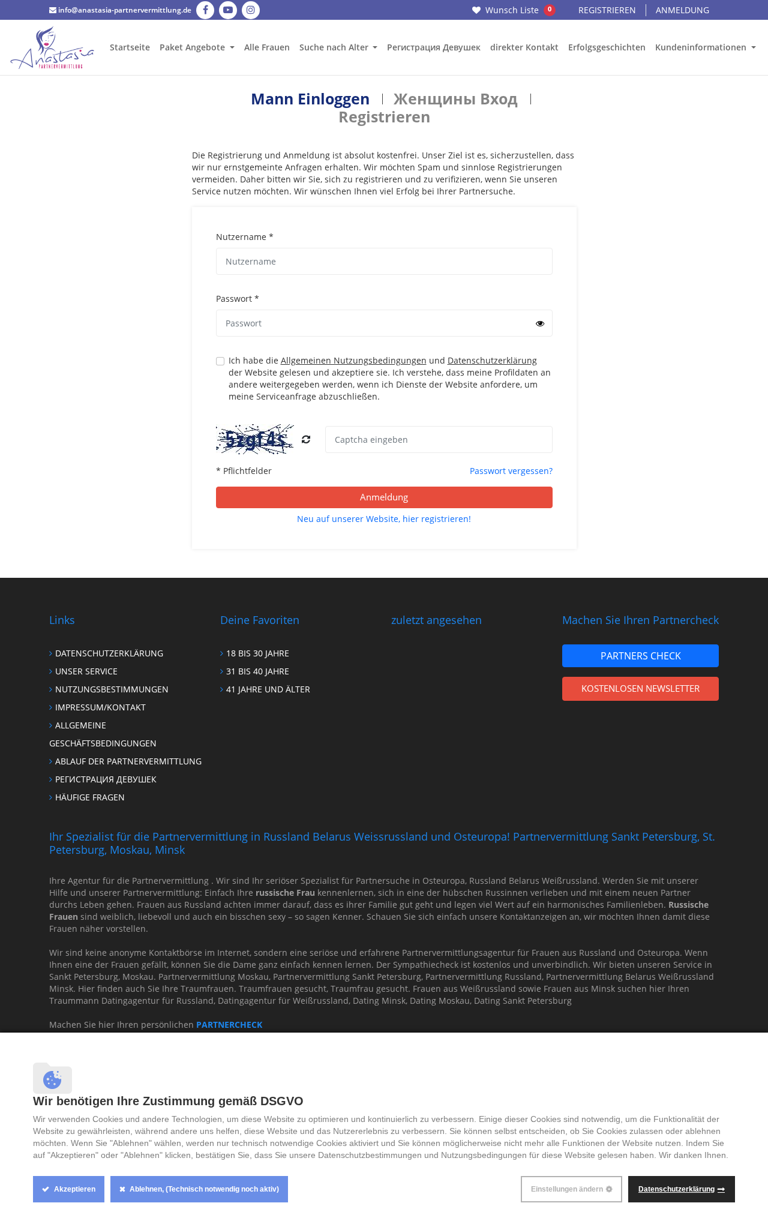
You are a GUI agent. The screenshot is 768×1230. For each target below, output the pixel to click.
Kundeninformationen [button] (702, 47)
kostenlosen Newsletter (640, 688)
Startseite (130, 47)
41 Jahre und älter (268, 689)
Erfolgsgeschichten (607, 47)
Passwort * (237, 298)
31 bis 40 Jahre (257, 671)
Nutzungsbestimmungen (112, 689)
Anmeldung (682, 10)
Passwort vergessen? (511, 470)
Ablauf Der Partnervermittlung (128, 761)
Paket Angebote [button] (193, 47)
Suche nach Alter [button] (335, 47)
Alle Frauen (267, 47)
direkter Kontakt (524, 47)
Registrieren (607, 10)
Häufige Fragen (90, 797)
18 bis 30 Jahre (257, 653)
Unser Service (86, 671)
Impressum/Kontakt (100, 707)
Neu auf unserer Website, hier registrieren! (384, 518)
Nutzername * (245, 236)
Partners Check (641, 655)
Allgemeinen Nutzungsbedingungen (354, 360)
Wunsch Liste (518, 10)
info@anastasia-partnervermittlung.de (123, 10)
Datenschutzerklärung (492, 360)
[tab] (310, 98)
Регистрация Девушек (434, 47)
